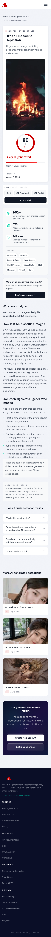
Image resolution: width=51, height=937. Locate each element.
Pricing (5, 826)
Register (6, 920)
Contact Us (7, 857)
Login (4, 914)
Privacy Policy (8, 896)
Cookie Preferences (11, 908)
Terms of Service (9, 902)
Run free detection (24, 295)
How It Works (8, 814)
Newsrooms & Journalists (13, 871)
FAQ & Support (8, 851)
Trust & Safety (8, 877)
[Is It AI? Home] (5, 5)
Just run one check (25, 746)
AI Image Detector (19, 16)
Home (5, 16)
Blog (4, 845)
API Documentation (10, 839)
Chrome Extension (10, 820)
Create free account (25, 737)
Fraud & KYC (7, 883)
